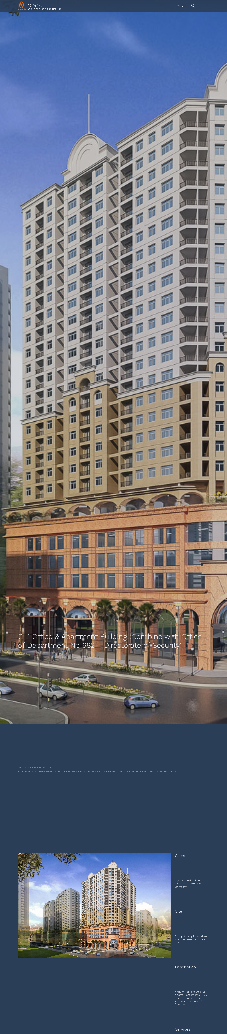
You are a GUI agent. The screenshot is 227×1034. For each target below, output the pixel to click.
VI (178, 5)
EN (183, 5)
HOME (22, 767)
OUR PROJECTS (40, 767)
